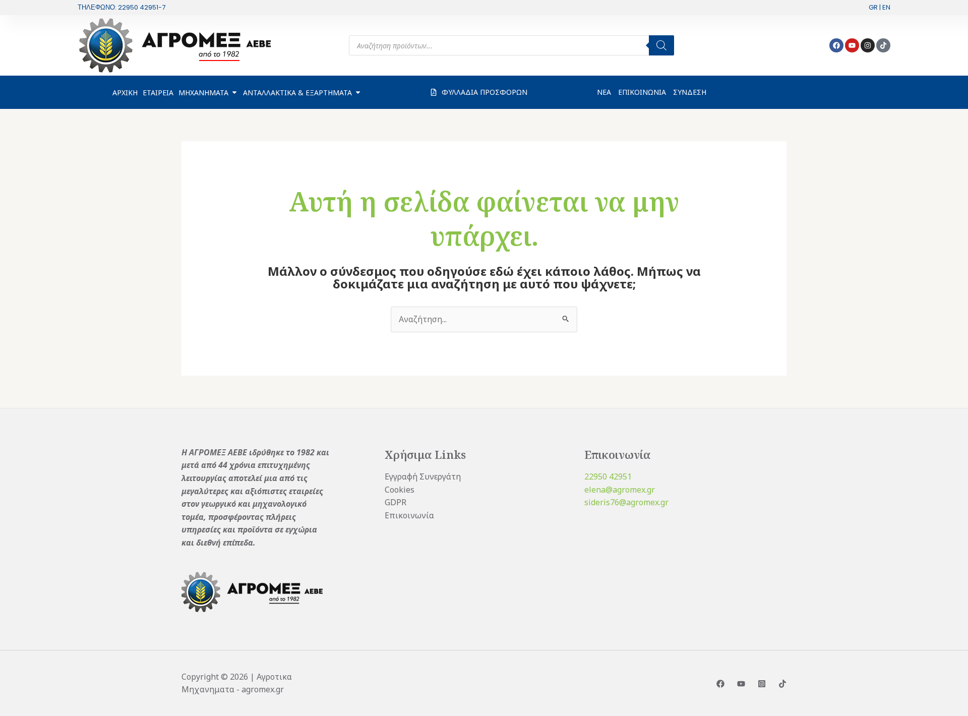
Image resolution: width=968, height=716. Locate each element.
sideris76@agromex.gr (626, 502)
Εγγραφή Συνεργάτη (423, 476)
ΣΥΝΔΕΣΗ (689, 92)
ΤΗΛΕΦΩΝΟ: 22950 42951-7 (121, 7)
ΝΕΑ (604, 92)
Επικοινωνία (409, 515)
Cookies (399, 489)
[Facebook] (720, 684)
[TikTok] (782, 684)
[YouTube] (741, 684)
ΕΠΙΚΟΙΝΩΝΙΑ (642, 92)
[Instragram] (762, 684)
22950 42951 (608, 476)
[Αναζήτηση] (661, 45)
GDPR (395, 502)
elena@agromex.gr (619, 489)
